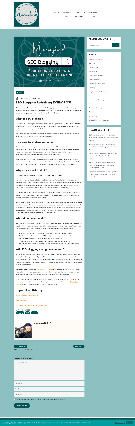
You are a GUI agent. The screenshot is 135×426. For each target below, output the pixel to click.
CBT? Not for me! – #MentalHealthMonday (28, 350)
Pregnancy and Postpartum (97, 92)
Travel (91, 112)
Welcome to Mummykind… (62, 12)
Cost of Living (93, 68)
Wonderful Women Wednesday (99, 120)
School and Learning (95, 108)
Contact (93, 17)
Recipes (91, 96)
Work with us (81, 17)
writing (34, 313)
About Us (68, 17)
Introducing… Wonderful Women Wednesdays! (32, 305)
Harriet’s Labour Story (45, 269)
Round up (92, 104)
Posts (78, 12)
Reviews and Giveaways (97, 100)
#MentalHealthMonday (96, 59)
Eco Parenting (93, 72)
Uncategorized (93, 116)
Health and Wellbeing (96, 76)
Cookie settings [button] (120, 423)
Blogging (19, 92)
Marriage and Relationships (97, 84)
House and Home (94, 80)
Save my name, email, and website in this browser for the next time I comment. (40, 400)
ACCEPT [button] (129, 423)
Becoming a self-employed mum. (27, 296)
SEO (27, 313)
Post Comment (22, 406)
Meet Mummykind (90, 12)
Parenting (92, 88)
